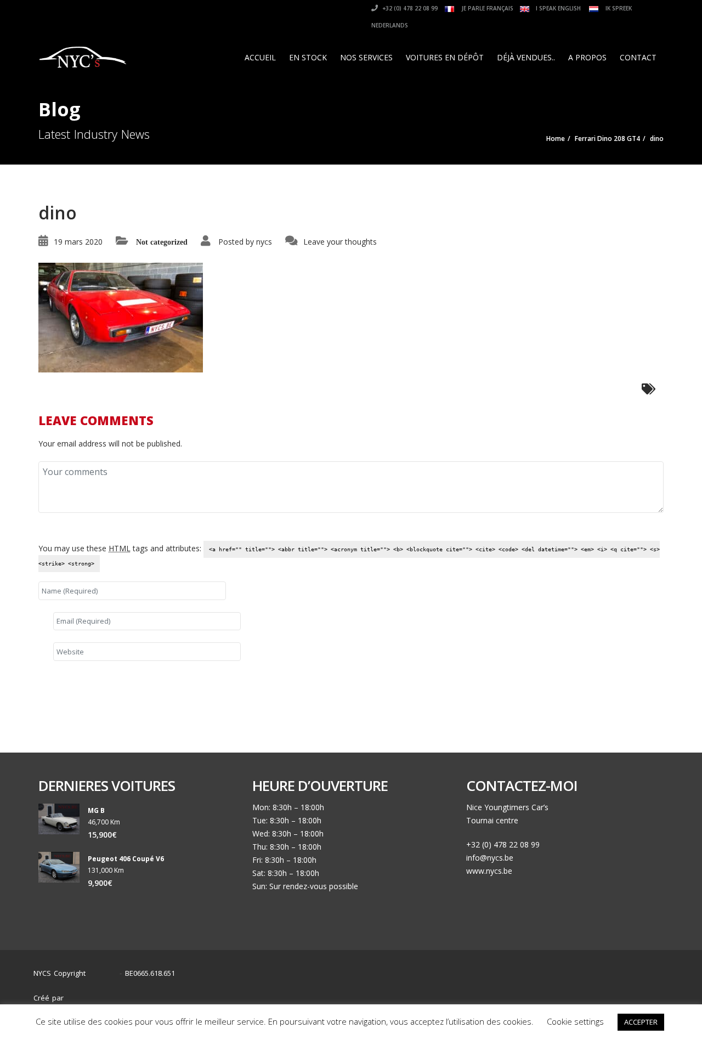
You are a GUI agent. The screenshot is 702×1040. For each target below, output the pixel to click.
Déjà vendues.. (526, 57)
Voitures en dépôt (445, 57)
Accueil (260, 57)
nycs (264, 241)
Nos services (366, 57)
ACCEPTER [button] (641, 1022)
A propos (587, 57)
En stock (308, 57)
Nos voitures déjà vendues (539, 992)
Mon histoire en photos (349, 992)
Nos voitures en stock (441, 992)
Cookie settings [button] (575, 1021)
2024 (105, 973)
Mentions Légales (629, 992)
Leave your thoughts (340, 241)
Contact (638, 57)
